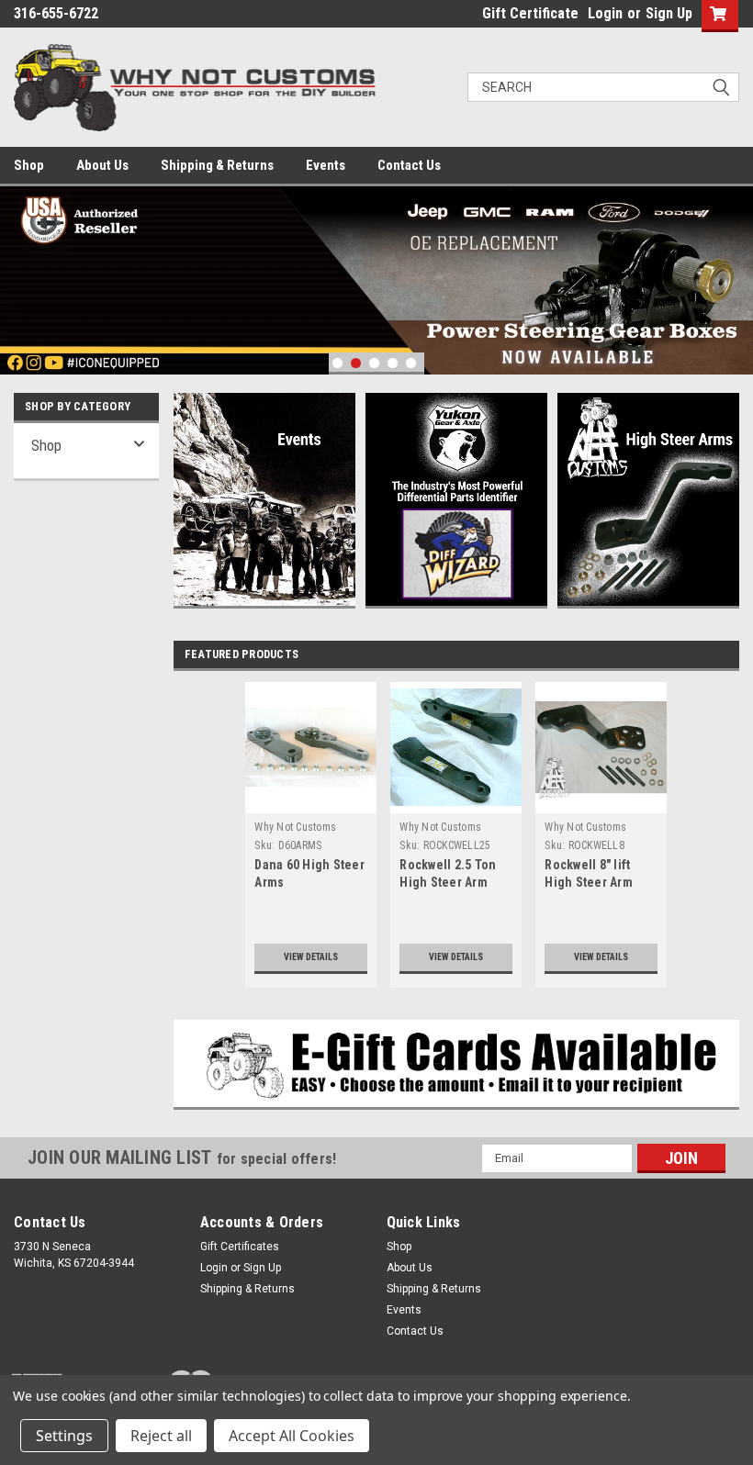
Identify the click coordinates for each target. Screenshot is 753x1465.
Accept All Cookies (291, 1436)
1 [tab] (337, 363)
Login (605, 13)
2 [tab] (356, 363)
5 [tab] (411, 363)
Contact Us (409, 165)
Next (734, 267)
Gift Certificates (239, 1246)
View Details (311, 957)
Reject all (161, 1436)
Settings (64, 1436)
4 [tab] (393, 363)
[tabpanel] (376, 280)
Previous (18, 267)
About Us (102, 165)
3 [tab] (374, 363)
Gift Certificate (530, 13)
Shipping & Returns (217, 165)
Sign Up (669, 13)
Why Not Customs (295, 827)
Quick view (310, 799)
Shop (29, 165)
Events (325, 165)
